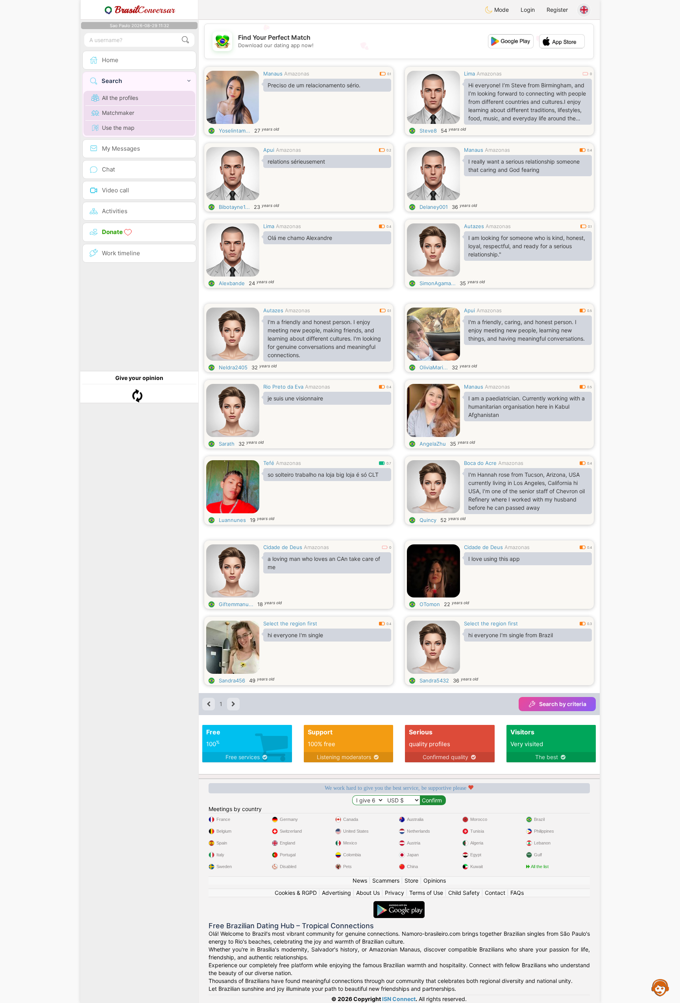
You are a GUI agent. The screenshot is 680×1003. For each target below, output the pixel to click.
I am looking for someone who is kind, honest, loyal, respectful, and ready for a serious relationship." (526, 246)
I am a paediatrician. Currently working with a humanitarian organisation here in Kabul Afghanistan (526, 406)
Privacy (394, 892)
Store (411, 880)
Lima (469, 73)
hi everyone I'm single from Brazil (510, 635)
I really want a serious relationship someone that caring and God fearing (524, 165)
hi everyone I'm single (295, 635)
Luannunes (232, 520)
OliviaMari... (433, 367)
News (360, 880)
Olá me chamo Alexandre (300, 237)
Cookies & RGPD (296, 892)
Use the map (118, 127)
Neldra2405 (233, 367)
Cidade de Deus (282, 547)
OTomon (429, 604)
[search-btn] (185, 40)
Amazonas (296, 73)
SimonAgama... (437, 283)
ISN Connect (399, 999)
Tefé (268, 463)
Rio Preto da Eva (283, 387)
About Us (368, 892)
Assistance (660, 987)
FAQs (517, 892)
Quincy (427, 520)
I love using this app (494, 558)
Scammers (385, 880)
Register (557, 9)
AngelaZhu (432, 444)
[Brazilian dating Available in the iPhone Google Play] (399, 905)
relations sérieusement (296, 161)
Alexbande (232, 283)
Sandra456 (232, 680)
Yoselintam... (234, 130)
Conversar (144, 10)
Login (528, 9)
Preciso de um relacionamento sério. (314, 85)
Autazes (474, 226)
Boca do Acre (480, 463)
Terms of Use (426, 892)
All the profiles (120, 97)
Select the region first (290, 623)
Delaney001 (433, 207)
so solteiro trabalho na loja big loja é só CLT (323, 474)
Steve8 (428, 130)
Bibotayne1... (234, 207)
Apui (268, 150)
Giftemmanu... (236, 604)
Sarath (227, 444)
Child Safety (464, 892)
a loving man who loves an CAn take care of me (324, 562)
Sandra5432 (434, 680)
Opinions (434, 880)
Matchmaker (118, 112)
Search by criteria (562, 704)
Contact (495, 892)
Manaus (273, 73)
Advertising (336, 892)
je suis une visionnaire (295, 398)
